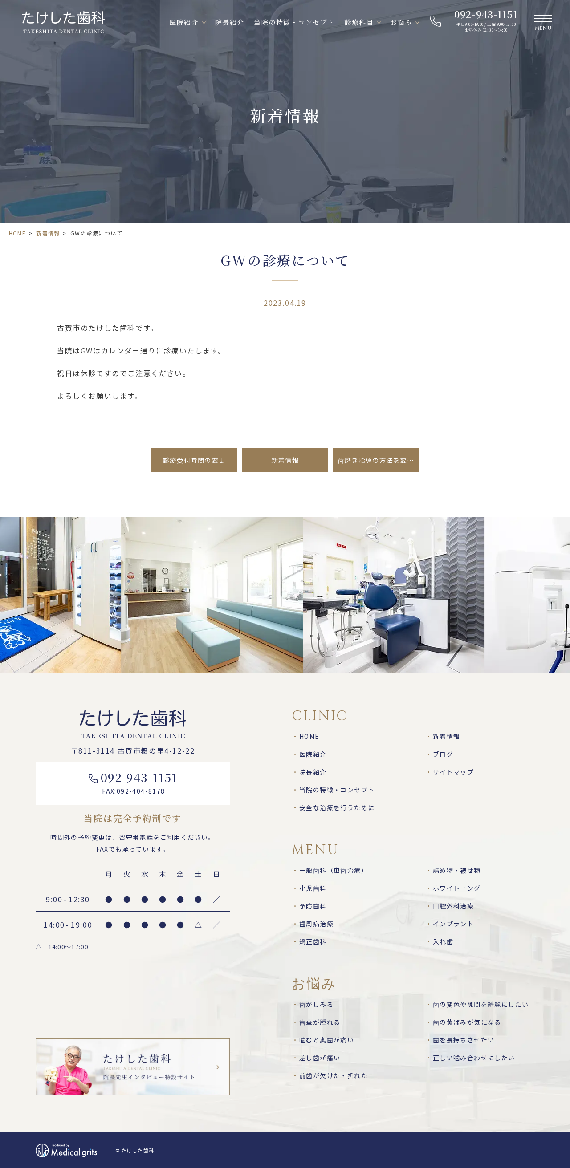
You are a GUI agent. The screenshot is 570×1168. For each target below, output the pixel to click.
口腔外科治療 (453, 905)
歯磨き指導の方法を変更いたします (378, 460)
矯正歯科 (313, 941)
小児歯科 (313, 888)
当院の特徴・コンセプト (294, 22)
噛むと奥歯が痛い (326, 1039)
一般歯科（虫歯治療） (333, 870)
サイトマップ (453, 771)
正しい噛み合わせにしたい (474, 1057)
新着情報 (48, 233)
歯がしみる (316, 1004)
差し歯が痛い (319, 1057)
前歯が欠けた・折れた (333, 1075)
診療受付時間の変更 (194, 460)
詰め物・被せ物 (457, 870)
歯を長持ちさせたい (464, 1039)
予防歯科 (313, 905)
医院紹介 (184, 22)
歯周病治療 (316, 923)
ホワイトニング (457, 888)
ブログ (443, 754)
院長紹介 (229, 22)
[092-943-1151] (477, 21)
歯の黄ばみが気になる (467, 1022)
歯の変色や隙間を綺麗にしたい (481, 1004)
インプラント (453, 923)
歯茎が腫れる (319, 1022)
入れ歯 (443, 941)
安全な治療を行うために (337, 807)
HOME (17, 233)
